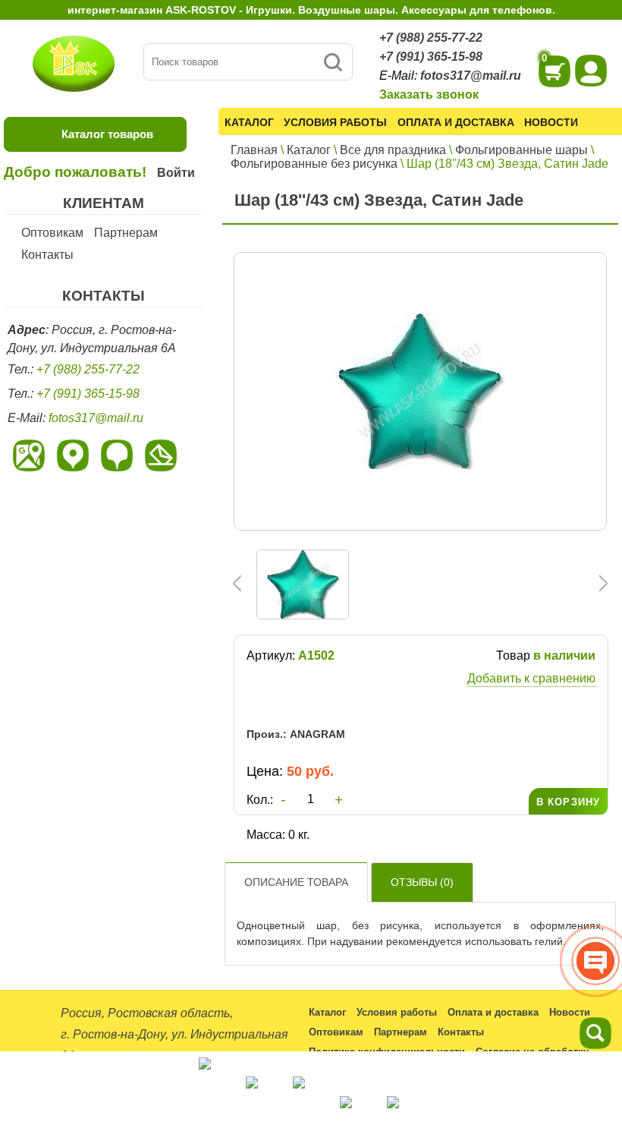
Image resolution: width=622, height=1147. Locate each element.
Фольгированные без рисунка (314, 163)
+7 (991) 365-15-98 (430, 56)
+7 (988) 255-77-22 (430, 37)
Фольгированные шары (521, 149)
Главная (254, 149)
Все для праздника (393, 149)
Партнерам (126, 232)
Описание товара (296, 882)
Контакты (47, 254)
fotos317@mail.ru (470, 75)
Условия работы (335, 122)
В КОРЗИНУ (568, 802)
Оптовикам (52, 232)
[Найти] (332, 62)
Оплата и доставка (455, 122)
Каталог (249, 122)
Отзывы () (422, 882)
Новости (551, 122)
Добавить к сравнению (531, 678)
